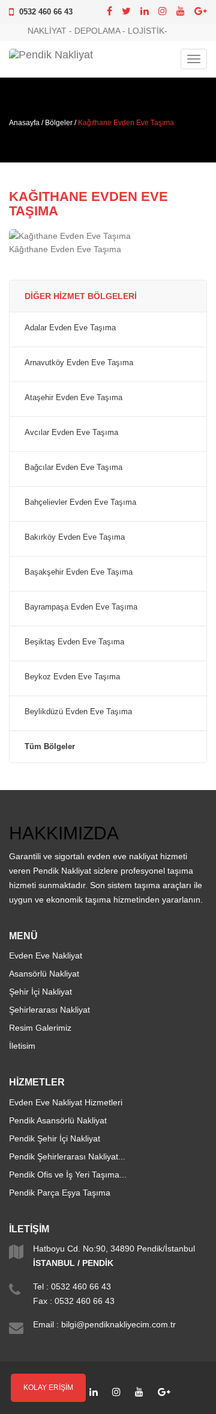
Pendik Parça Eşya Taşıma (59, 1192)
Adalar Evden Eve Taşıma (70, 328)
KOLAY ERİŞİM (48, 1387)
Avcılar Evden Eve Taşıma (71, 432)
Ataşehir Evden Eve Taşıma (73, 398)
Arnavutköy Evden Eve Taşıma (79, 363)
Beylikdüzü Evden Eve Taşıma (78, 712)
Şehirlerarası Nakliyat (49, 1009)
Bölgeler (59, 123)
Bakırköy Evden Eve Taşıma (75, 537)
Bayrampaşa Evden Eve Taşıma (81, 607)
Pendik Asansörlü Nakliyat (58, 1120)
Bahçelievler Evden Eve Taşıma (80, 502)
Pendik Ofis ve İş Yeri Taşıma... (68, 1174)
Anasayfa (24, 123)
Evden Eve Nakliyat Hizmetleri (65, 1102)
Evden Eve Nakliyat (45, 955)
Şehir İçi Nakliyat (40, 991)
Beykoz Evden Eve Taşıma (72, 677)
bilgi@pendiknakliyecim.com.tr (118, 1324)
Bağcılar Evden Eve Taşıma (73, 467)
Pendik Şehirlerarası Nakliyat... (67, 1156)
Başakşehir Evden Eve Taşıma (79, 572)
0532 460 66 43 (46, 11)
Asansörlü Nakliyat (44, 973)
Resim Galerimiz (40, 1028)
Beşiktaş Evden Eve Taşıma (74, 642)
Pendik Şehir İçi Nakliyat (54, 1138)
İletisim (22, 1046)
